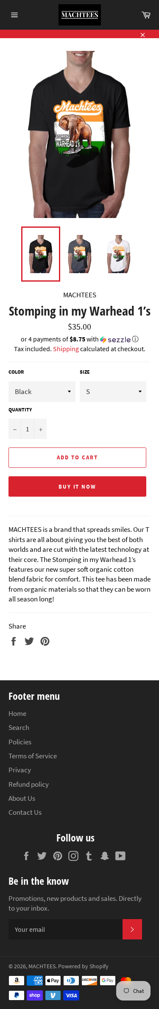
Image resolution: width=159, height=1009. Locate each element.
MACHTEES (42, 966)
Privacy (19, 769)
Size (85, 372)
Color (16, 372)
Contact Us (25, 812)
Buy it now (78, 486)
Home (17, 713)
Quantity (20, 409)
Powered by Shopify (83, 966)
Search (18, 727)
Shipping (66, 348)
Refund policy (28, 784)
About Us (21, 798)
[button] (79, 339)
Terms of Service (32, 755)
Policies (19, 741)
